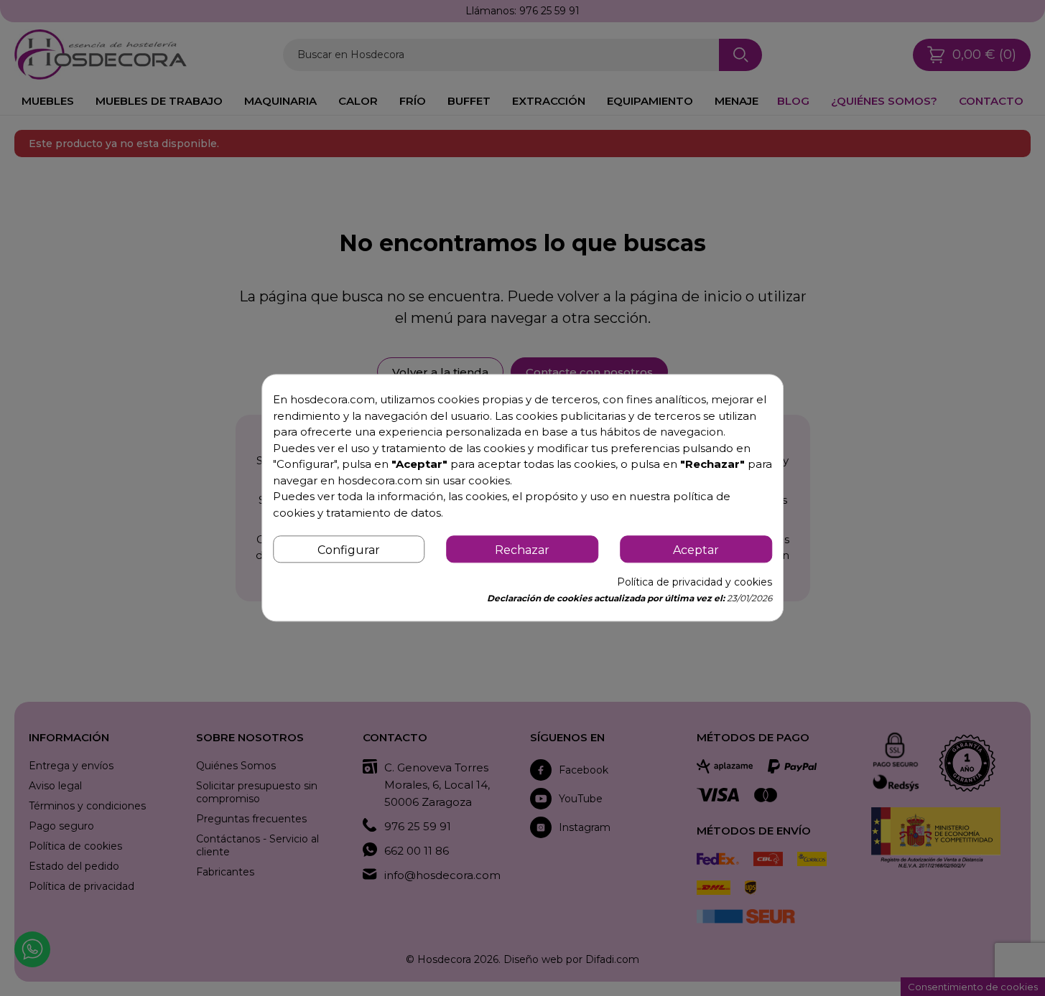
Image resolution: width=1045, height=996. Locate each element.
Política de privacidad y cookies (694, 582)
